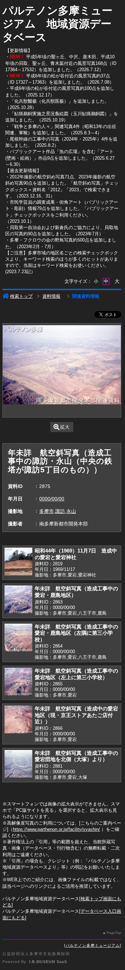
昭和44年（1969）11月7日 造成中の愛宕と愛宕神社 (76, 554)
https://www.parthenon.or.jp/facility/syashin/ (56, 829)
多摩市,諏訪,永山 (57, 511)
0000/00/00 (51, 498)
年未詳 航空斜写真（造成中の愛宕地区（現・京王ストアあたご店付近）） (76, 715)
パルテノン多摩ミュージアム (93, 945)
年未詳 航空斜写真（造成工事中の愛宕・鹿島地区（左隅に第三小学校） (76, 633)
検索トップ (21, 296)
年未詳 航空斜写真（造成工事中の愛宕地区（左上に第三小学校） (76, 674)
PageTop (114, 933)
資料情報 (51, 296)
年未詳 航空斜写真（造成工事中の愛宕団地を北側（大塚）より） (76, 756)
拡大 (65, 427)
